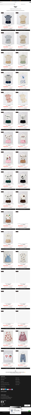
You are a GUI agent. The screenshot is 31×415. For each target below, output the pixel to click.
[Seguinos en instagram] (1, 402)
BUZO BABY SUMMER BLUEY (8, 303)
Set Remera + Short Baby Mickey (8, 243)
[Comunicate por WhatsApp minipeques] (29, 411)
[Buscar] (14, 4)
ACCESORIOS (17, 381)
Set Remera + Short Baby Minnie (22, 144)
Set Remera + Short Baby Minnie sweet (8, 144)
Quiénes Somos (3, 386)
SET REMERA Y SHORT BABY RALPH (8, 64)
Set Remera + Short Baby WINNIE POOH (23, 223)
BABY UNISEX (18, 379)
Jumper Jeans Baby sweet (8, 263)
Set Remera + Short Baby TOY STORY (8, 223)
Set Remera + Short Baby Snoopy (8, 124)
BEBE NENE (2, 379)
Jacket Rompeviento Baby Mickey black (8, 323)
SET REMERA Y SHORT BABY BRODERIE (8, 104)
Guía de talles (17, 384)
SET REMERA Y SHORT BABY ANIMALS (22, 84)
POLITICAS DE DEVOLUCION (5, 384)
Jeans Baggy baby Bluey (22, 303)
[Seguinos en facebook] (3, 402)
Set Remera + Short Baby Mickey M (23, 243)
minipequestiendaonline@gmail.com (7, 397)
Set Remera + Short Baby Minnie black (23, 124)
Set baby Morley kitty (23, 283)
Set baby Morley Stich (23, 263)
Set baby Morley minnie (8, 283)
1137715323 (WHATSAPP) (5, 396)
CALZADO (2, 381)
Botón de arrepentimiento (15, 410)
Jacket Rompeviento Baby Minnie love (23, 323)
